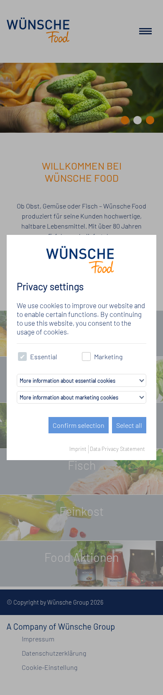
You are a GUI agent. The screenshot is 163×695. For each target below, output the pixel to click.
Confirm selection (78, 425)
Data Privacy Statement (117, 448)
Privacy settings (50, 286)
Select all (129, 425)
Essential (43, 356)
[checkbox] (22, 356)
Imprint (78, 448)
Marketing (108, 356)
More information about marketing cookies (69, 397)
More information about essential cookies (67, 380)
